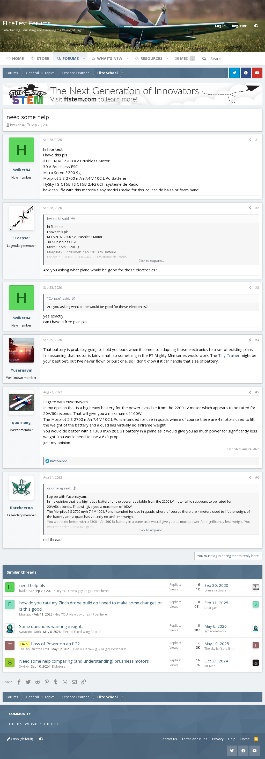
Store (43, 58)
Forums (71, 58)
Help (231, 738)
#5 (257, 392)
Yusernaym (21, 370)
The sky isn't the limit (34, 649)
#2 (257, 208)
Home (18, 58)
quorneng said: (59, 488)
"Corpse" (21, 237)
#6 (257, 477)
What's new (109, 58)
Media (186, 58)
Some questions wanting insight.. (51, 626)
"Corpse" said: (58, 298)
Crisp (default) (21, 738)
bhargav (25, 614)
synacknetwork (30, 632)
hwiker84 (17, 124)
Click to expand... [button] (151, 260)
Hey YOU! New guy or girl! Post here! (82, 591)
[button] (83, 58)
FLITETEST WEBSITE (23, 723)
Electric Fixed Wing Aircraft (82, 632)
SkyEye (24, 666)
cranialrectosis (215, 590)
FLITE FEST (50, 723)
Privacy (218, 738)
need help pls (32, 585)
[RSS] (256, 739)
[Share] (250, 140)
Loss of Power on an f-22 (55, 644)
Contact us (168, 738)
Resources (152, 58)
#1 (257, 140)
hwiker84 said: (58, 218)
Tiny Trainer (229, 355)
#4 (257, 340)
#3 (257, 287)
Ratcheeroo (21, 507)
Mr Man (209, 666)
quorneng (21, 422)
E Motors (58, 666)
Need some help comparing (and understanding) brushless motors (84, 661)
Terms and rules (194, 738)
